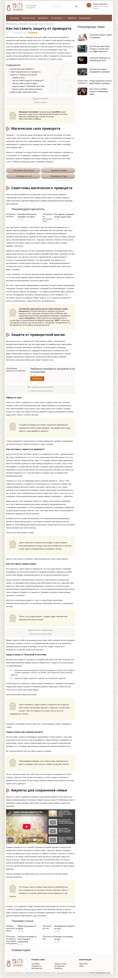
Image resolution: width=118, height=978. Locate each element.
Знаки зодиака (100, 4)
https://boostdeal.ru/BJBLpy (30, 119)
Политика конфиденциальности (99, 973)
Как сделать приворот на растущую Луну (64, 215)
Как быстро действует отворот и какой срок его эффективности (100, 49)
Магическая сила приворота (22, 69)
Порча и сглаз (28, 18)
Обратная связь (83, 964)
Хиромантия (85, 18)
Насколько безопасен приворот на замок (27, 215)
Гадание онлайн (59, 170)
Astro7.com (71, 180)
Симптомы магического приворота (25, 72)
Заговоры (14, 18)
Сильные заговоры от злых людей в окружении (27, 939)
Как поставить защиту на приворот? (28, 80)
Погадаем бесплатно (24, 170)
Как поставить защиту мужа (24, 83)
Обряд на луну (18, 77)
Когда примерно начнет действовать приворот (101, 82)
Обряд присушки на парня (26, 927)
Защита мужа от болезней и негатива (28, 86)
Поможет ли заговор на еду (63, 937)
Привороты (43, 18)
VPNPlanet (59, 313)
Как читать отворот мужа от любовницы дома (99, 91)
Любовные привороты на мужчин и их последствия (52, 370)
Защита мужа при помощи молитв (27, 89)
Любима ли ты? (24, 176)
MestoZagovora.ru (12, 24)
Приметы (72, 18)
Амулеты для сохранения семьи (23, 92)
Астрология (56, 18)
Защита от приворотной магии (23, 74)
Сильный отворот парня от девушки (101, 36)
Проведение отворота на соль (64, 927)
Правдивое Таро (59, 176)
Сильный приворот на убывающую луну (100, 59)
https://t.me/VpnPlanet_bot (26, 320)
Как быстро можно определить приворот (100, 70)
